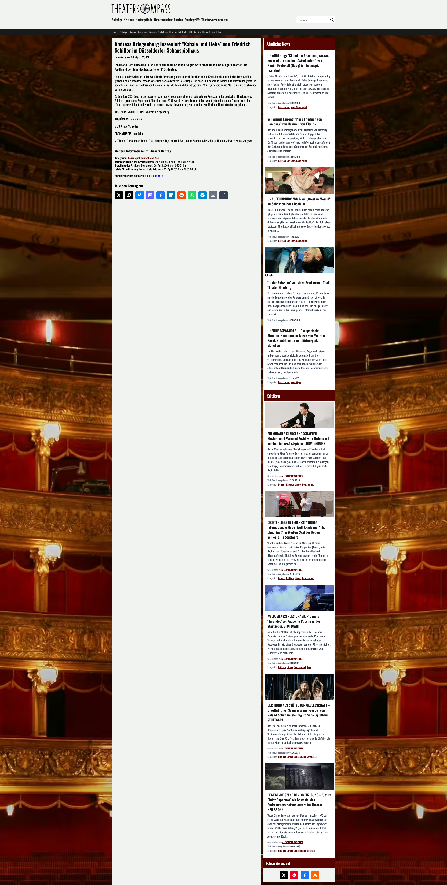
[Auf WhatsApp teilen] (192, 195)
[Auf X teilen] (119, 195)
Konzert (281, 484)
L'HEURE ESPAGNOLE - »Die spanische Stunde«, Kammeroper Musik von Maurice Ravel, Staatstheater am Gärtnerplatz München (296, 338)
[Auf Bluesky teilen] (139, 195)
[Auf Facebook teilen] (160, 195)
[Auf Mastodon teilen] (150, 195)
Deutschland (147, 158)
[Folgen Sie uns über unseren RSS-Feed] (315, 875)
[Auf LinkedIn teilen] (171, 195)
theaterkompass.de (153, 176)
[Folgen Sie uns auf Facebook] (305, 875)
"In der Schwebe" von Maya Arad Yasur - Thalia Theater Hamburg (299, 285)
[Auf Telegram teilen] (202, 195)
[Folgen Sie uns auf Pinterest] (294, 875)
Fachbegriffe (192, 19)
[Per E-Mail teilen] (213, 195)
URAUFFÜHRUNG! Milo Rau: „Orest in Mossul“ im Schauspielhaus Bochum (299, 201)
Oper (298, 382)
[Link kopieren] (223, 195)
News (158, 158)
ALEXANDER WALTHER (292, 476)
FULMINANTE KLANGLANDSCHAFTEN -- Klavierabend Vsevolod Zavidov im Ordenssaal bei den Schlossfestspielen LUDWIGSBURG (298, 438)
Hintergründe (143, 19)
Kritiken (129, 19)
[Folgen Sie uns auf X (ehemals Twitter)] (284, 875)
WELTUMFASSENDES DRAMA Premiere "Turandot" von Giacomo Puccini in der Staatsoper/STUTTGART (293, 621)
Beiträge (117, 19)
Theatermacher (163, 19)
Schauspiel (134, 158)
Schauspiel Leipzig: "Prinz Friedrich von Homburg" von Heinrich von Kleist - (294, 121)
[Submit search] (331, 19)
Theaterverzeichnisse (214, 19)
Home (114, 32)
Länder (298, 484)
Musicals (311, 850)
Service (178, 19)
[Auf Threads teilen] (129, 195)
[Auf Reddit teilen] (181, 195)
